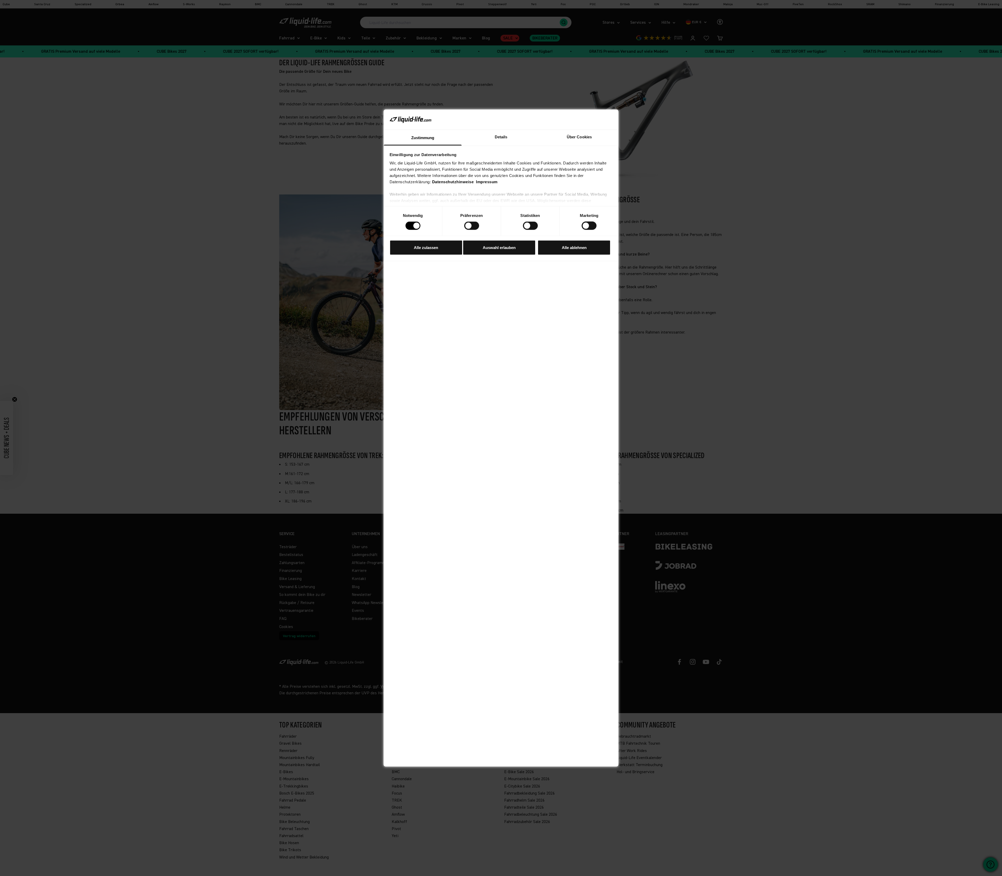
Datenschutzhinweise (453, 181)
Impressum (487, 181)
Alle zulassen (426, 247)
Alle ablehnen (574, 247)
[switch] (471, 226)
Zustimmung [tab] (422, 137)
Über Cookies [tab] (579, 136)
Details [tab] (501, 136)
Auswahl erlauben (499, 247)
